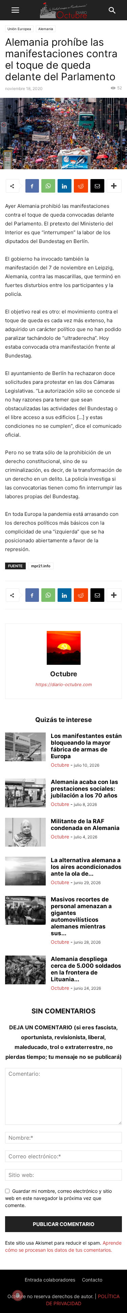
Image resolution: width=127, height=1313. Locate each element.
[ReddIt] (81, 186)
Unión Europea (19, 29)
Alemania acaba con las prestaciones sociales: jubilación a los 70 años (84, 789)
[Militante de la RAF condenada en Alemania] (25, 833)
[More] (114, 186)
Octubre (63, 674)
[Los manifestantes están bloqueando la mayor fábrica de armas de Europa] (25, 747)
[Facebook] (32, 186)
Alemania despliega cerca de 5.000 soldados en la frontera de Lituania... (86, 969)
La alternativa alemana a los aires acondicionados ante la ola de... (86, 867)
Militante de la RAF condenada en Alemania (85, 824)
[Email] (97, 186)
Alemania (45, 29)
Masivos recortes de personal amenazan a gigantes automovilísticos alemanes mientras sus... (81, 916)
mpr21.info (40, 566)
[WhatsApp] (48, 186)
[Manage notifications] (17, 1295)
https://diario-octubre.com (64, 684)
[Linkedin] (64, 186)
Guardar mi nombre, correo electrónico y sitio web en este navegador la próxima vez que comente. (58, 1198)
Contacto (92, 1280)
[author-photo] (64, 665)
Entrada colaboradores (50, 1280)
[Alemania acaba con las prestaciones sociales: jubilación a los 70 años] (25, 794)
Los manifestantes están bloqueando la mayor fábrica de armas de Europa (86, 746)
